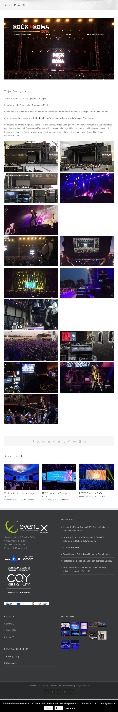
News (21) (11, 630)
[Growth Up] (74, 626)
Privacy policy (12, 656)
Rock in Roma (42, 118)
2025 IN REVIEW (71, 547)
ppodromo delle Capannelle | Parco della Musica (27, 105)
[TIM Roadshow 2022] (74, 644)
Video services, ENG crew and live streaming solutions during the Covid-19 (84, 569)
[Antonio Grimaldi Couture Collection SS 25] (93, 624)
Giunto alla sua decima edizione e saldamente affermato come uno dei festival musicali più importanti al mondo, (56, 111)
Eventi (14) (11, 623)
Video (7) (10, 637)
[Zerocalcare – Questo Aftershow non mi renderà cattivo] (93, 635)
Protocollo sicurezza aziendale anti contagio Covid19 (87, 561)
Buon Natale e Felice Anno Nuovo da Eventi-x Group (87, 554)
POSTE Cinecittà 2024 (90, 493)
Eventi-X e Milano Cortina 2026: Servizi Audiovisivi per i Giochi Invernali (86, 529)
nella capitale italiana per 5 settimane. (77, 118)
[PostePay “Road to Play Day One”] (102, 624)
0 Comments (29, 500)
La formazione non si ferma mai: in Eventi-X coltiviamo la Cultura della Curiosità (83, 539)
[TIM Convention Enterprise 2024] (74, 633)
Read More (69, 708)
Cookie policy (12, 663)
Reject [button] (59, 708)
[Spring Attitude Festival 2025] (65, 626)
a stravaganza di (19, 118)
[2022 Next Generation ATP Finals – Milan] (65, 644)
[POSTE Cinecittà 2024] (84, 633)
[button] (6, 482)
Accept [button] (49, 708)
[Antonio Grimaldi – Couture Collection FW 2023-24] (102, 635)
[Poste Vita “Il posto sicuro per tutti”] (65, 633)
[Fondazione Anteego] (84, 626)
